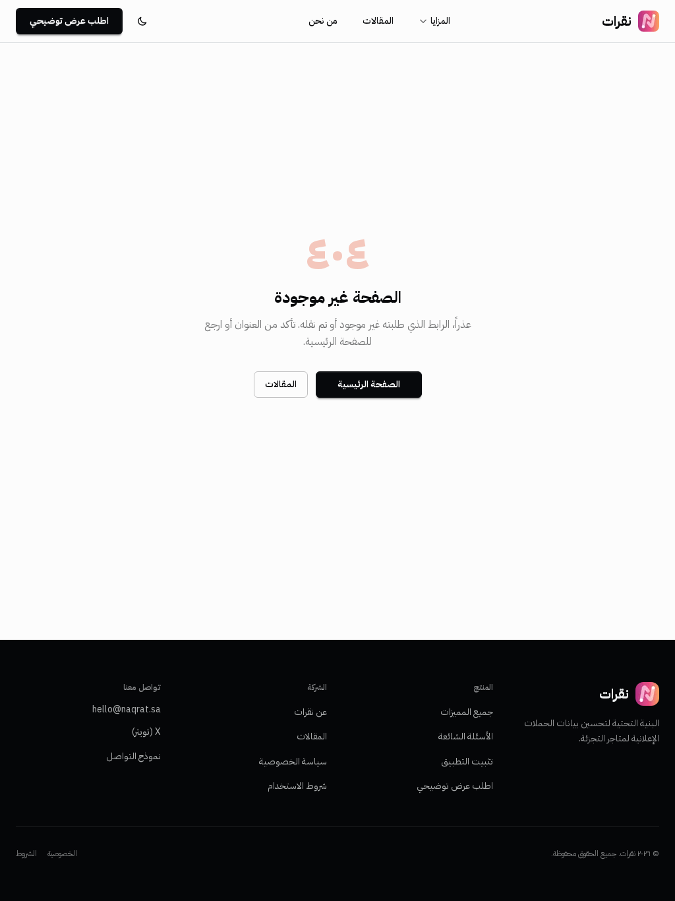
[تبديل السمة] (142, 21)
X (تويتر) (146, 732)
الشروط (26, 853)
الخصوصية (62, 853)
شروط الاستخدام (297, 786)
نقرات (616, 21)
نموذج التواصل (133, 756)
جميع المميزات (466, 712)
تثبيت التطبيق (467, 761)
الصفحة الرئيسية (369, 384)
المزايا (440, 21)
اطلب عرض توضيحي (69, 21)
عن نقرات (310, 712)
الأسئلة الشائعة (465, 736)
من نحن (323, 21)
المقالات (378, 21)
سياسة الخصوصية (293, 761)
